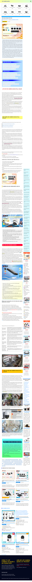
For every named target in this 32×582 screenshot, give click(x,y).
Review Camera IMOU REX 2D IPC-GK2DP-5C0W (27, 428)
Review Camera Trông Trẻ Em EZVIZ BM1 (27, 412)
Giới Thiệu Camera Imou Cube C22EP (8, 462)
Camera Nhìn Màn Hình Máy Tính (26, 209)
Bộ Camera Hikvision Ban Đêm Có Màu (26, 175)
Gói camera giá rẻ (6, 508)
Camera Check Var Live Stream (15, 67)
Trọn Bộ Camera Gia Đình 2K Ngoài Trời (26, 356)
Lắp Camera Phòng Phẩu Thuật (27, 201)
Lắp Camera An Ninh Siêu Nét (8, 463)
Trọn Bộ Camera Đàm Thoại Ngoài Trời (26, 369)
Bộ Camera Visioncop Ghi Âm (26, 170)
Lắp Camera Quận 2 (6, 1)
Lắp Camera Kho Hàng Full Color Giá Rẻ (26, 302)
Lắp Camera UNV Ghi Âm (26, 183)
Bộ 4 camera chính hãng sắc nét (21, 480)
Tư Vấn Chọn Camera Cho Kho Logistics (26, 196)
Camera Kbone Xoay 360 (12, 76)
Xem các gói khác (4, 554)
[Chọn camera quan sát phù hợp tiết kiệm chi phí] (29, 9)
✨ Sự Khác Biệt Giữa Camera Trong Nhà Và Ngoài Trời (26, 392)
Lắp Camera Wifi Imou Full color (26, 238)
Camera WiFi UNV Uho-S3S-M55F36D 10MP (8, 544)
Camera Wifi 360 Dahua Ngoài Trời (26, 225)
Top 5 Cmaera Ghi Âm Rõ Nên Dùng (6, 64)
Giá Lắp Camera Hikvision (26, 457)
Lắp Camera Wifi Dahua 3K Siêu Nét (26, 222)
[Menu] (30, 1)
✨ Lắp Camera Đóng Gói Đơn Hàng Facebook (26, 397)
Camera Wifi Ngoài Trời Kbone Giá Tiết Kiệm (26, 212)
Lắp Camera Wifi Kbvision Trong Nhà (26, 228)
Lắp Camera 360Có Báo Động (26, 244)
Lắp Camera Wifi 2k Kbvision (14, 73)
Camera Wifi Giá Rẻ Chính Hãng (6, 76)
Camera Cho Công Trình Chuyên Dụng (26, 206)
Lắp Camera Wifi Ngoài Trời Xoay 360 (6, 73)
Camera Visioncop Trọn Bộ (12, 82)
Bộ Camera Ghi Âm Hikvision (26, 172)
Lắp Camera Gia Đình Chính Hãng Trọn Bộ (9, 464)
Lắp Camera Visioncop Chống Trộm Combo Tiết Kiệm (26, 186)
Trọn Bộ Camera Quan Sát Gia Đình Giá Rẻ (27, 328)
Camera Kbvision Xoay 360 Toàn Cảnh (26, 248)
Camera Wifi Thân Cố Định (26, 215)
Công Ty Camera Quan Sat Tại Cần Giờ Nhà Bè (11, 459)
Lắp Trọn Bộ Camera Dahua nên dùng (6, 85)
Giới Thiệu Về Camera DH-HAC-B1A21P (27, 442)
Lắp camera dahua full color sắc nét (26, 281)
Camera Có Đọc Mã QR (26, 192)
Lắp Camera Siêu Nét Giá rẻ (5, 82)
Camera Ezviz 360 (26, 235)
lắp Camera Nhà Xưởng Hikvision (26, 190)
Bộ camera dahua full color (27, 259)
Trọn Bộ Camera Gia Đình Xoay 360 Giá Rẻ (26, 342)
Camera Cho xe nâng (26, 194)
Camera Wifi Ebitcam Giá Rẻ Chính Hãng (27, 218)
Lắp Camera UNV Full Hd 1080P (27, 180)
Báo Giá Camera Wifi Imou (13, 64)
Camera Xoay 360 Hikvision (26, 241)
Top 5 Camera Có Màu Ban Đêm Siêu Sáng (7, 67)
